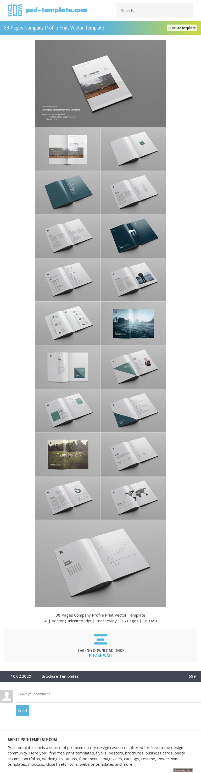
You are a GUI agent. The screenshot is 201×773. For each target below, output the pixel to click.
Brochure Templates (182, 28)
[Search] (187, 10)
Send (22, 710)
